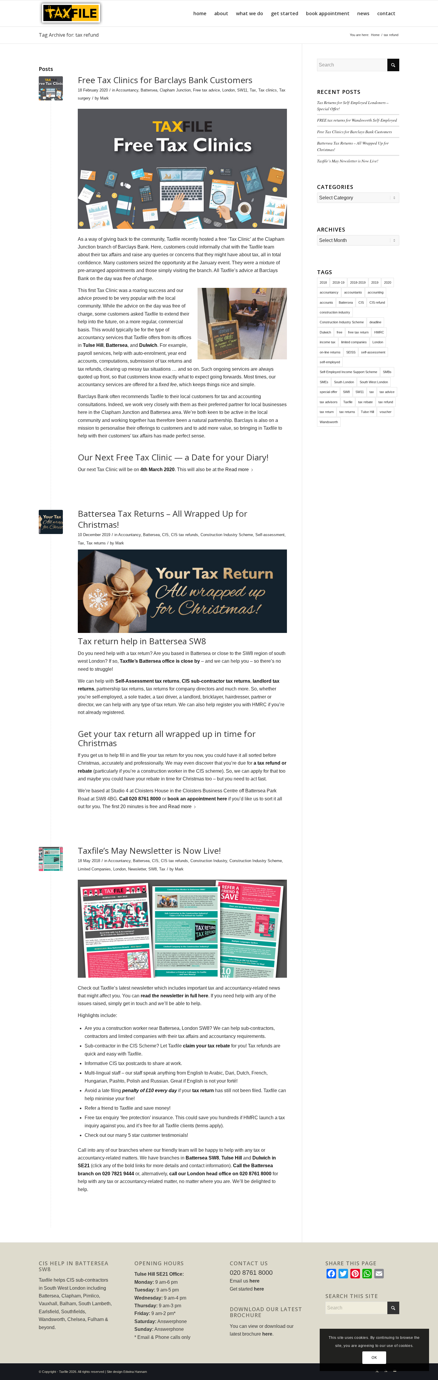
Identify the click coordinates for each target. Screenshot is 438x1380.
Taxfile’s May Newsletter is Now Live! (149, 850)
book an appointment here (197, 798)
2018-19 (338, 282)
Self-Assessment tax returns (147, 681)
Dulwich (148, 345)
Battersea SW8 (202, 1157)
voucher (386, 412)
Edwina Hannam (135, 1371)
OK (374, 1358)
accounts (326, 302)
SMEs (324, 382)
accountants (353, 292)
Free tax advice (206, 90)
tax (371, 392)
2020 (387, 282)
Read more (237, 469)
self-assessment (373, 352)
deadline (375, 322)
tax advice (387, 392)
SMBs (387, 372)
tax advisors (329, 402)
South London (344, 382)
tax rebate (365, 402)
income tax (328, 342)
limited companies (354, 342)
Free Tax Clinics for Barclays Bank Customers (165, 80)
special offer (328, 392)
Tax (253, 90)
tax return (203, 1090)
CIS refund (377, 302)
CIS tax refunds (184, 535)
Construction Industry (208, 861)
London (228, 90)
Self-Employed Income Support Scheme (348, 372)
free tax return (358, 332)
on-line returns (330, 352)
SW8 (152, 869)
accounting (375, 292)
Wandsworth (329, 422)
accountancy (329, 292)
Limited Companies (94, 869)
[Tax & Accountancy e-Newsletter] (51, 859)
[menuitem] (200, 13)
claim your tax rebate (206, 1045)
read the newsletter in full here (174, 995)
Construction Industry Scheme (227, 535)
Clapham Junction (175, 90)
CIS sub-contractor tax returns (216, 681)
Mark (104, 98)
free (339, 332)
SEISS (350, 352)
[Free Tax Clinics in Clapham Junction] (51, 88)
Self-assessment (270, 535)
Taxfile (347, 402)
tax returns (347, 412)
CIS (165, 535)
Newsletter (137, 869)
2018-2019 (358, 282)
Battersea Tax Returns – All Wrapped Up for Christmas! (162, 519)
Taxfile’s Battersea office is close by (160, 661)
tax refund (385, 402)
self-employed (330, 362)
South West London (374, 382)
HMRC (379, 332)
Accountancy (127, 90)
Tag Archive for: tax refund (69, 35)
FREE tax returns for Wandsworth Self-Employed (357, 120)
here (254, 1280)
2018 (323, 282)
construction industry (335, 312)
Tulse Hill (93, 345)
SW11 (242, 90)
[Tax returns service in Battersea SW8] (51, 522)
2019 (374, 282)
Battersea (149, 90)
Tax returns (96, 543)
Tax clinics (267, 90)
